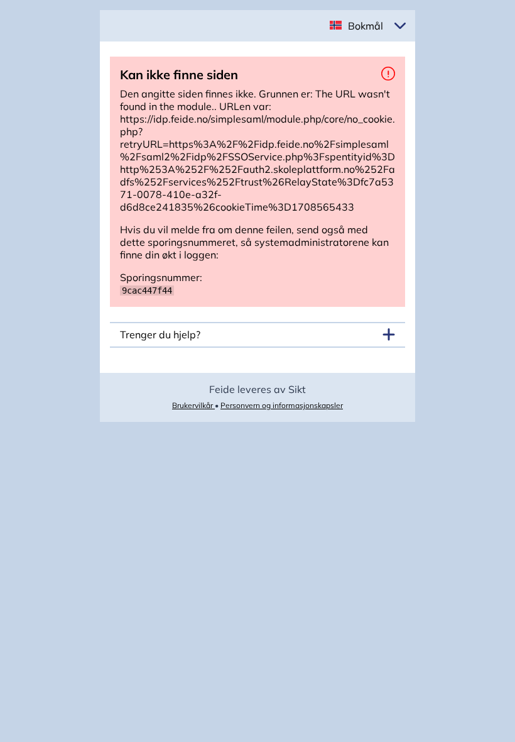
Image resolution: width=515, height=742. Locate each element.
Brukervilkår (193, 405)
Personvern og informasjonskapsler (281, 405)
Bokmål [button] (365, 25)
